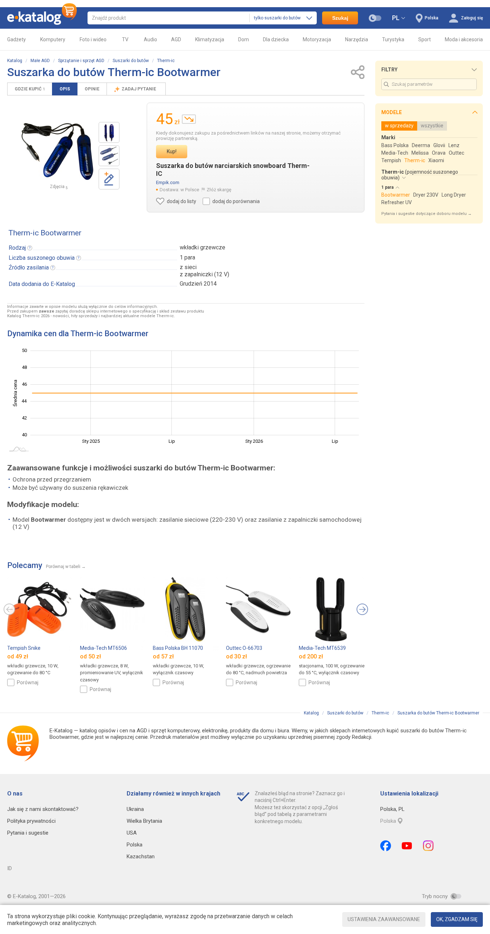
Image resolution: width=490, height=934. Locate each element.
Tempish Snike (24, 648)
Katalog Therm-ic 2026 (28, 316)
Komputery (52, 39)
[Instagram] (428, 845)
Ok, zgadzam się (456, 919)
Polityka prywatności (31, 821)
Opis (65, 88)
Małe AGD (40, 60)
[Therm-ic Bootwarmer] (109, 132)
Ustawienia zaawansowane (384, 919)
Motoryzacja (317, 39)
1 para (187, 257)
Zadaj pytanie (139, 88)
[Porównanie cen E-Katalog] (42, 18)
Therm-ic (166, 60)
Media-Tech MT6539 (322, 648)
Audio (150, 39)
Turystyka (393, 39)
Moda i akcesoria (464, 39)
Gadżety (16, 39)
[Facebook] (385, 845)
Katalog (14, 60)
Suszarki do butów (131, 60)
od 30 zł (236, 656)
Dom (243, 39)
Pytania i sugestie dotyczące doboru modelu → (426, 213)
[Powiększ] (57, 151)
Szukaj (340, 18)
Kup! (171, 151)
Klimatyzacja (209, 39)
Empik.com (167, 182)
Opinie (92, 88)
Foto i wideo (93, 39)
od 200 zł (311, 656)
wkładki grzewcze (202, 247)
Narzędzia (356, 39)
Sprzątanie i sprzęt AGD (81, 60)
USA (132, 833)
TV (125, 39)
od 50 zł (90, 656)
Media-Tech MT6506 (103, 648)
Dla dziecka (276, 39)
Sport (424, 39)
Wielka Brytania (144, 821)
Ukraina (135, 809)
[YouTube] (407, 845)
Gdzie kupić (30, 88)
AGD (176, 39)
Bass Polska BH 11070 (178, 648)
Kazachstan (141, 856)
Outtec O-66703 (244, 648)
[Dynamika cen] (189, 119)
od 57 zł (163, 656)
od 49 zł (17, 656)
